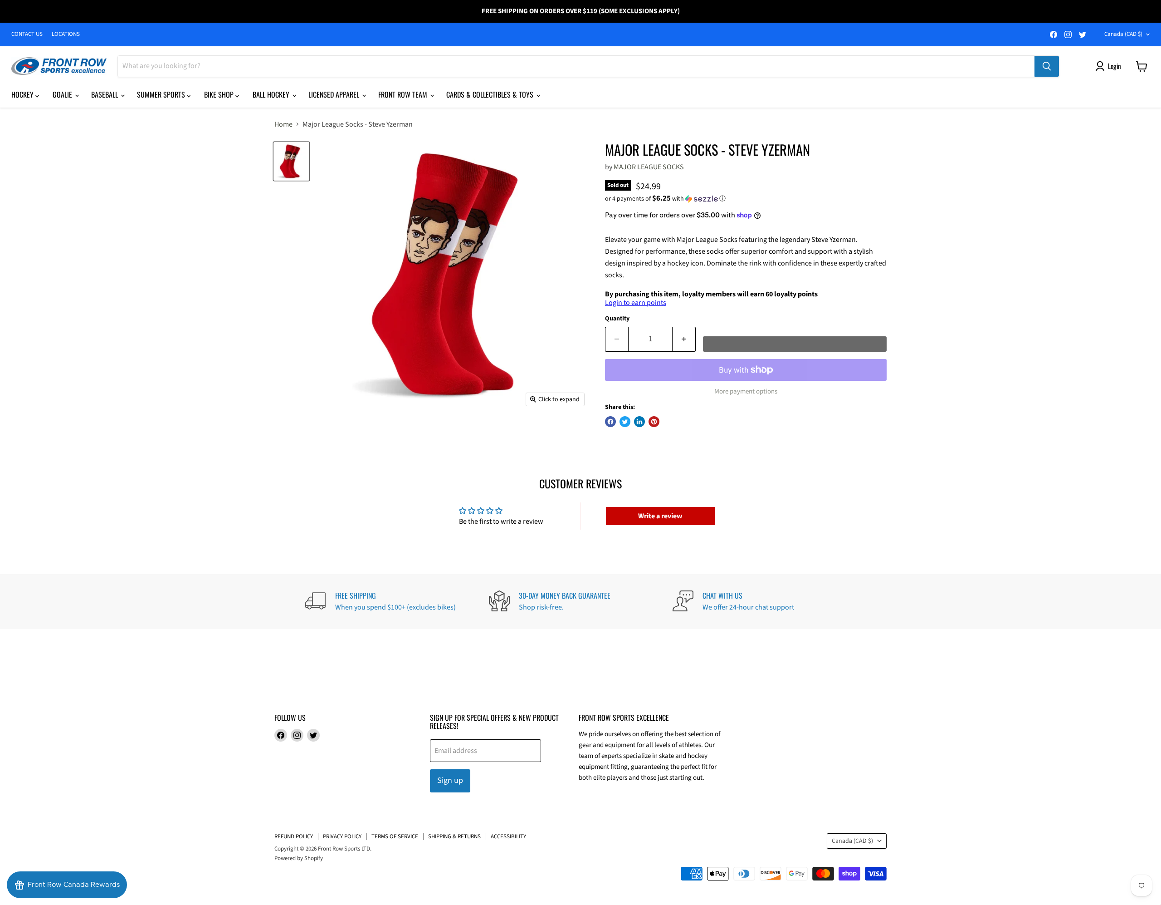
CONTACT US (27, 34)
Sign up (450, 780)
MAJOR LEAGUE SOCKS (649, 167)
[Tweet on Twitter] (625, 421)
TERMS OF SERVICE (394, 836)
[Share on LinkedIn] (639, 421)
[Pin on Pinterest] (654, 421)
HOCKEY (23, 94)
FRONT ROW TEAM (403, 94)
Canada (1123, 34)
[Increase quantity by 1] (684, 339)
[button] (746, 198)
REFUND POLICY (293, 836)
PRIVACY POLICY (342, 836)
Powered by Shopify (298, 858)
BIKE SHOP (219, 94)
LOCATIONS (66, 34)
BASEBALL (105, 94)
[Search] (1046, 66)
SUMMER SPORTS (162, 94)
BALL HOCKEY (272, 94)
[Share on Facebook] (610, 421)
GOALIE (63, 94)
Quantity (617, 318)
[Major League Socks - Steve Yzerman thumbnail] (291, 161)
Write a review (660, 516)
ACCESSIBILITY (508, 836)
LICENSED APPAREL (334, 94)
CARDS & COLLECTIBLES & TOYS (490, 94)
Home (283, 124)
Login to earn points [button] (635, 303)
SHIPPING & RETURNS (454, 836)
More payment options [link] (745, 391)
